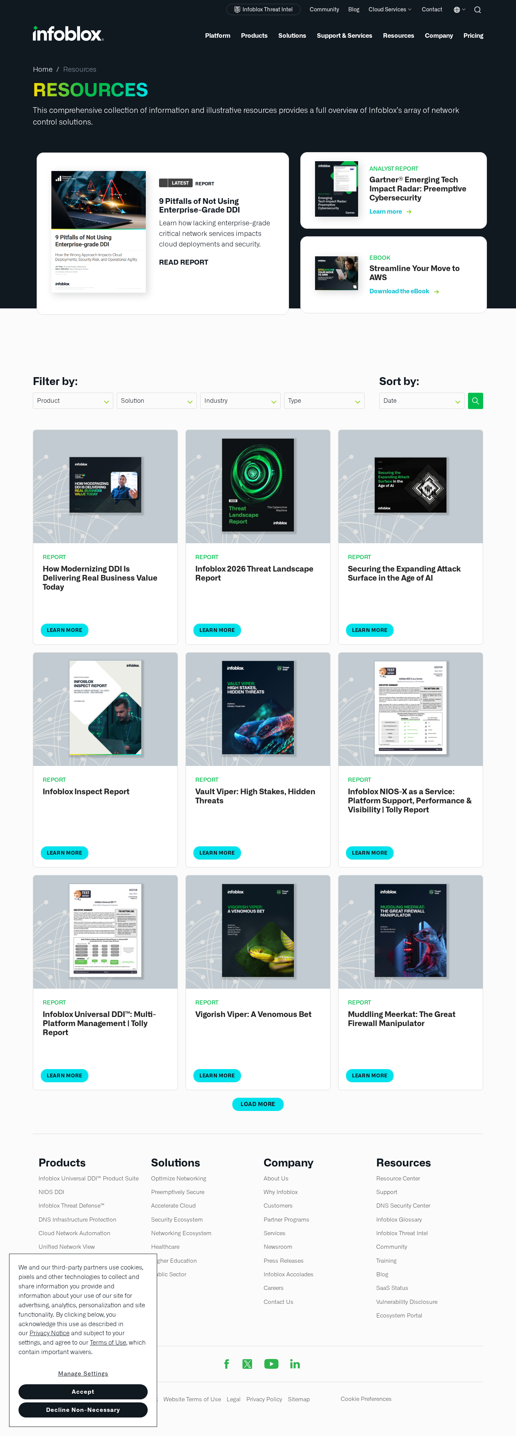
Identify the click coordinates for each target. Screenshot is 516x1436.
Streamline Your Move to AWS (414, 272)
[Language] (458, 15)
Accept (83, 1391)
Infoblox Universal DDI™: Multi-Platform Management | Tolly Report (99, 1023)
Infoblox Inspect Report (86, 792)
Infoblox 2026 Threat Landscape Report (254, 573)
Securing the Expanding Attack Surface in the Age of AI (404, 573)
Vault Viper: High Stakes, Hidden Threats (255, 796)
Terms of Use (108, 1342)
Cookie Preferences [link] (366, 1399)
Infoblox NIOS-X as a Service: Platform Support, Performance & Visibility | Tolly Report (410, 801)
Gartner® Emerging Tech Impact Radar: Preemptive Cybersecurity (418, 189)
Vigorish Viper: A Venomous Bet (253, 1014)
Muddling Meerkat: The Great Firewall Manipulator (402, 1018)
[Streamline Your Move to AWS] (336, 288)
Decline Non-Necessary (83, 1409)
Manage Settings (83, 1373)
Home (43, 69)
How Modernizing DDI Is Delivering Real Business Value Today (100, 578)
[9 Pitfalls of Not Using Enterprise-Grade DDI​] (98, 290)
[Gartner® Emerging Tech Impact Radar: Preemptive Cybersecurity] (336, 214)
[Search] (478, 14)
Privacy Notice (49, 1333)
